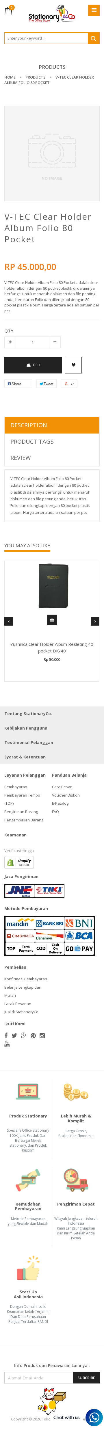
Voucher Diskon (66, 795)
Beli (36, 364)
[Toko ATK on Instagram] (42, 1035)
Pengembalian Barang (23, 820)
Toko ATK (50, 1419)
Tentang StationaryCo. (28, 713)
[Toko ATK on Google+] (24, 1035)
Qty (8, 331)
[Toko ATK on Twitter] (14, 1035)
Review (20, 458)
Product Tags (32, 441)
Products (52, 67)
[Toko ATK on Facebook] (6, 1035)
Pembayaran (15, 786)
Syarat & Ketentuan (25, 757)
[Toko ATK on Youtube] (7, 1044)
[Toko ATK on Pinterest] (33, 1035)
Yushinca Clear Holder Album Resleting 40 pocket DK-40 (51, 647)
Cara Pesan (62, 786)
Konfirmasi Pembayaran (25, 978)
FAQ (55, 811)
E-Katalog (60, 803)
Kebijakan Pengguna (25, 728)
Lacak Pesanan (17, 1003)
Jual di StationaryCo (21, 1011)
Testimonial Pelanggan (28, 742)
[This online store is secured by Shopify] (19, 862)
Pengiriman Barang (21, 811)
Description (28, 425)
